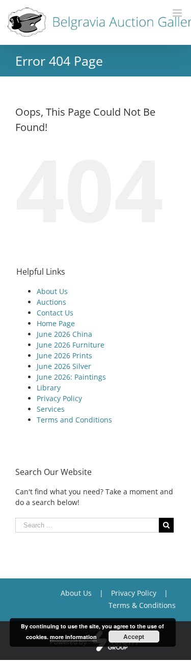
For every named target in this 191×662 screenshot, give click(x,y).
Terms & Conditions (142, 605)
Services (51, 409)
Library (49, 387)
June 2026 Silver (64, 366)
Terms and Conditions (74, 420)
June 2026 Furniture (70, 345)
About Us (52, 291)
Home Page (56, 323)
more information (73, 637)
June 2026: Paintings (71, 377)
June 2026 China (64, 334)
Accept (133, 636)
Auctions (51, 302)
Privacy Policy (59, 398)
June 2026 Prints (64, 355)
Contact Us (55, 312)
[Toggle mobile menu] (178, 13)
